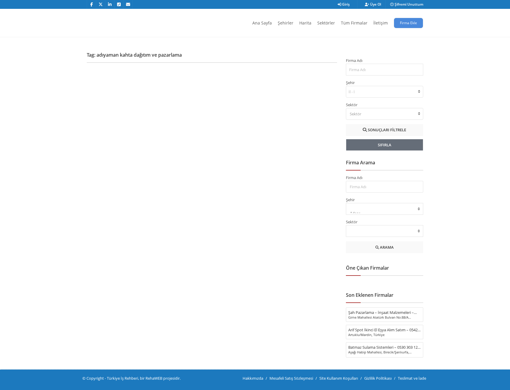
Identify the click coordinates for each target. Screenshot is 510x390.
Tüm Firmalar (354, 23)
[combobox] (385, 92)
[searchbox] (352, 92)
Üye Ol (375, 4)
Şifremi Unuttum (408, 4)
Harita (305, 23)
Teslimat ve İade (412, 378)
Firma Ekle (408, 22)
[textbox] (384, 113)
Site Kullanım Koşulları (338, 378)
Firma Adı (354, 60)
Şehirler (285, 23)
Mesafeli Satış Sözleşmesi (291, 378)
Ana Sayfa (262, 23)
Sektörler (326, 23)
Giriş (345, 4)
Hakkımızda (253, 378)
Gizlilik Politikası (378, 378)
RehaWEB (154, 378)
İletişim (380, 23)
